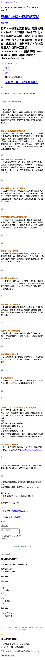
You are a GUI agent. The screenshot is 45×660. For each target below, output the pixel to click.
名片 (7, 73)
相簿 (7, 68)
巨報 (2, 499)
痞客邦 (13, 511)
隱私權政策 (38, 627)
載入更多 (4, 525)
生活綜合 (18, 63)
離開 (12, 656)
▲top (3, 521)
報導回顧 (17, 517)
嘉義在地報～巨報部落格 (20, 17)
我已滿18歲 (5, 656)
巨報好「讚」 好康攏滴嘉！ (21, 82)
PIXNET (10, 627)
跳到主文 (4, 23)
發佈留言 (4, 538)
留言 (18, 511)
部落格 (7, 70)
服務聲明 (23, 630)
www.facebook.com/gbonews (31, 450)
